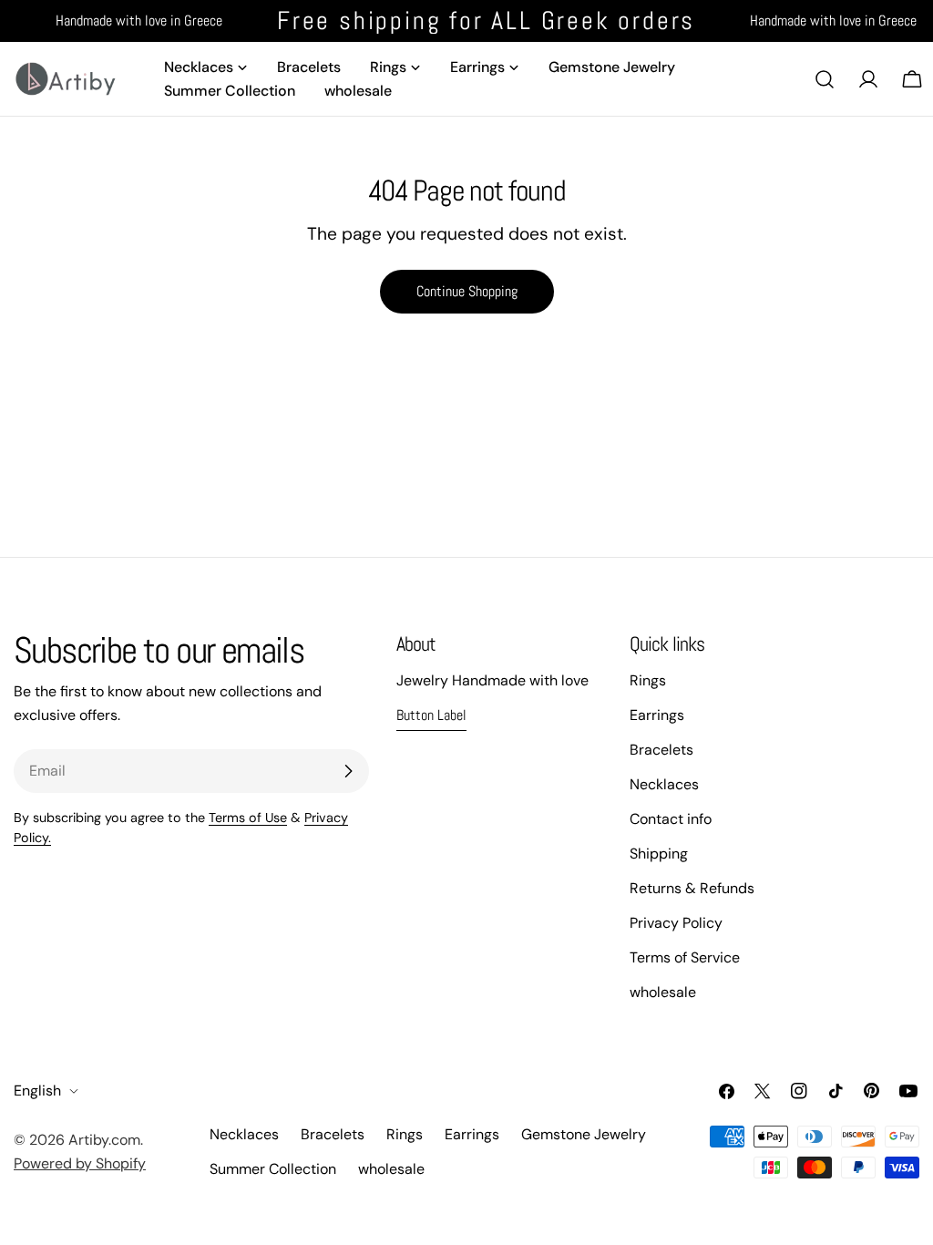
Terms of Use (248, 817)
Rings (648, 680)
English (37, 1090)
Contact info (671, 818)
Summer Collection (273, 1168)
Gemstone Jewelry (583, 1134)
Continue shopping (467, 291)
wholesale (663, 992)
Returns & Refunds (692, 888)
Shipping (659, 853)
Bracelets (661, 749)
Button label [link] (431, 715)
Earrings (657, 715)
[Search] (824, 79)
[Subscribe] (348, 771)
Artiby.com (104, 1139)
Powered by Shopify (80, 1163)
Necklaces (664, 784)
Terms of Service (685, 957)
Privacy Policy (676, 922)
